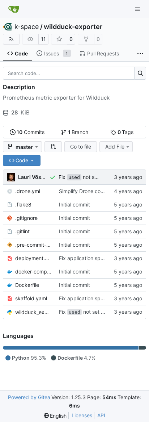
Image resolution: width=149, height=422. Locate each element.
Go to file (80, 146)
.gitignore (26, 218)
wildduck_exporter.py (33, 312)
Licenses (82, 415)
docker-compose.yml (33, 271)
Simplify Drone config (84, 191)
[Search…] (140, 73)
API (101, 415)
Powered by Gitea (29, 397)
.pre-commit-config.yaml (33, 245)
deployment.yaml (33, 258)
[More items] (140, 53)
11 (43, 39)
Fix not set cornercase (93, 177)
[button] (53, 146)
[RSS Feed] (11, 39)
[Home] (14, 9)
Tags (126, 132)
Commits (30, 132)
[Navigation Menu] (138, 9)
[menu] (55, 416)
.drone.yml (27, 191)
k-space (26, 26)
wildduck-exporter (73, 26)
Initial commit (74, 204)
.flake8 (23, 204)
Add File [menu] (114, 146)
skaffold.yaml (31, 298)
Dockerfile (27, 285)
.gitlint (22, 231)
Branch (78, 132)
